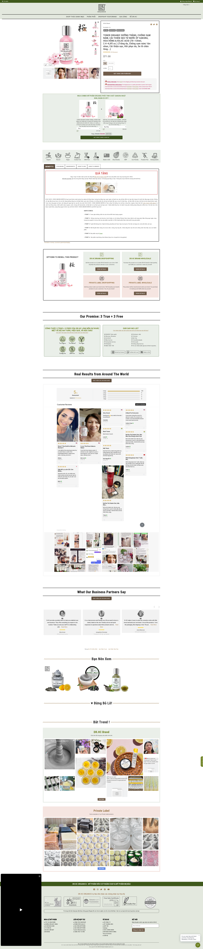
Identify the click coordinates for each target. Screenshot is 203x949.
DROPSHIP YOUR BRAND (107, 17)
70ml (105, 63)
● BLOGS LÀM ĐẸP (49, 930)
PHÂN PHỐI (91, 17)
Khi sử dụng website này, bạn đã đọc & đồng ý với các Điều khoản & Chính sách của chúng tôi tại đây (101, 943)
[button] (186, 4)
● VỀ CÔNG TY (106, 922)
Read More (114, 625)
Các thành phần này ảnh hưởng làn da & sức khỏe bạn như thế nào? (130, 330)
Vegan (101, 233)
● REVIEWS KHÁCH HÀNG (109, 931)
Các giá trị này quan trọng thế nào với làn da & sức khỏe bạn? (72, 332)
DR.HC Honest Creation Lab (104, 946)
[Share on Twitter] (154, 24)
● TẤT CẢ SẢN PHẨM (49, 922)
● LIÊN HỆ (105, 935)
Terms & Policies (107, 933)
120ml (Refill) (111, 63)
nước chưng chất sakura (149, 203)
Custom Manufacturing (79, 930)
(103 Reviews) (114, 52)
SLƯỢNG (105, 68)
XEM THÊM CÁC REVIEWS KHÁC (101, 380)
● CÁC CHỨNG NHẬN (108, 930)
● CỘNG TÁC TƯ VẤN (79, 931)
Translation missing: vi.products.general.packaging (57, 242)
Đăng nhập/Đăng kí (186, 1)
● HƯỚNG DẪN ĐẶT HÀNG (51, 924)
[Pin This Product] (156, 24)
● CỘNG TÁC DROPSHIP (79, 922)
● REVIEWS (47, 931)
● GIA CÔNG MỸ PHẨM (79, 926)
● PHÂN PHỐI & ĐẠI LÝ (79, 924)
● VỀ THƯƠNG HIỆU (108, 924)
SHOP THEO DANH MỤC (75, 17)
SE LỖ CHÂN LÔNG (92, 649)
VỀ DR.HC (133, 17)
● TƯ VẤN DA (47, 928)
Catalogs (105, 928)
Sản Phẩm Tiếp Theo (113, 649)
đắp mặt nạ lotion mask (100, 176)
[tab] (49, 166)
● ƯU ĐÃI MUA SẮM (49, 926)
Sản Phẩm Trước (103, 649)
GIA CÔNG (123, 17)
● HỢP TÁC (106, 926)
